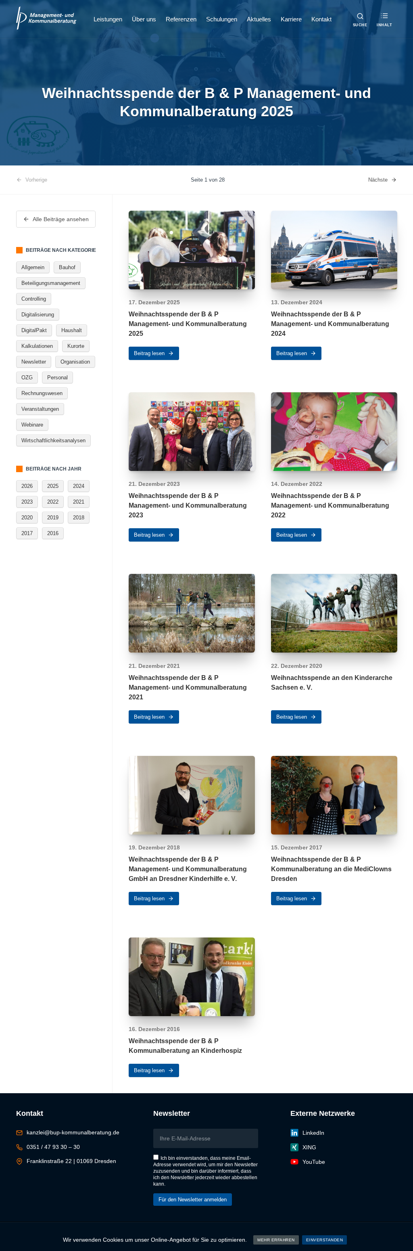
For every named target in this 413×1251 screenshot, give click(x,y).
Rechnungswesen (42, 393)
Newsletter (33, 362)
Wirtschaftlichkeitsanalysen (53, 440)
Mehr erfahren (276, 1240)
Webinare (32, 425)
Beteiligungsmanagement (50, 283)
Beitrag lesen (149, 353)
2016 (52, 533)
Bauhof (67, 267)
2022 (52, 502)
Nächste (378, 180)
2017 (27, 533)
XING (309, 1147)
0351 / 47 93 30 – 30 (53, 1147)
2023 (27, 502)
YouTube (313, 1162)
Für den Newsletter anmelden (193, 1200)
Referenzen (181, 19)
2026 (27, 486)
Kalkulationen (37, 346)
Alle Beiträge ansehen (61, 219)
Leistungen (108, 19)
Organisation (75, 362)
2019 (52, 518)
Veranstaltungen (40, 409)
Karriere (291, 19)
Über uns (144, 19)
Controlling (33, 299)
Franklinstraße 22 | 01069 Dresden (71, 1161)
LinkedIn (313, 1133)
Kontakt (321, 19)
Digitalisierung (37, 315)
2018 (78, 518)
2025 (52, 486)
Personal (57, 377)
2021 (78, 502)
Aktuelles (259, 19)
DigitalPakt (34, 330)
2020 (27, 518)
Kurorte (75, 346)
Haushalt (71, 330)
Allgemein (32, 267)
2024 (78, 486)
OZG (27, 377)
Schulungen (221, 19)
